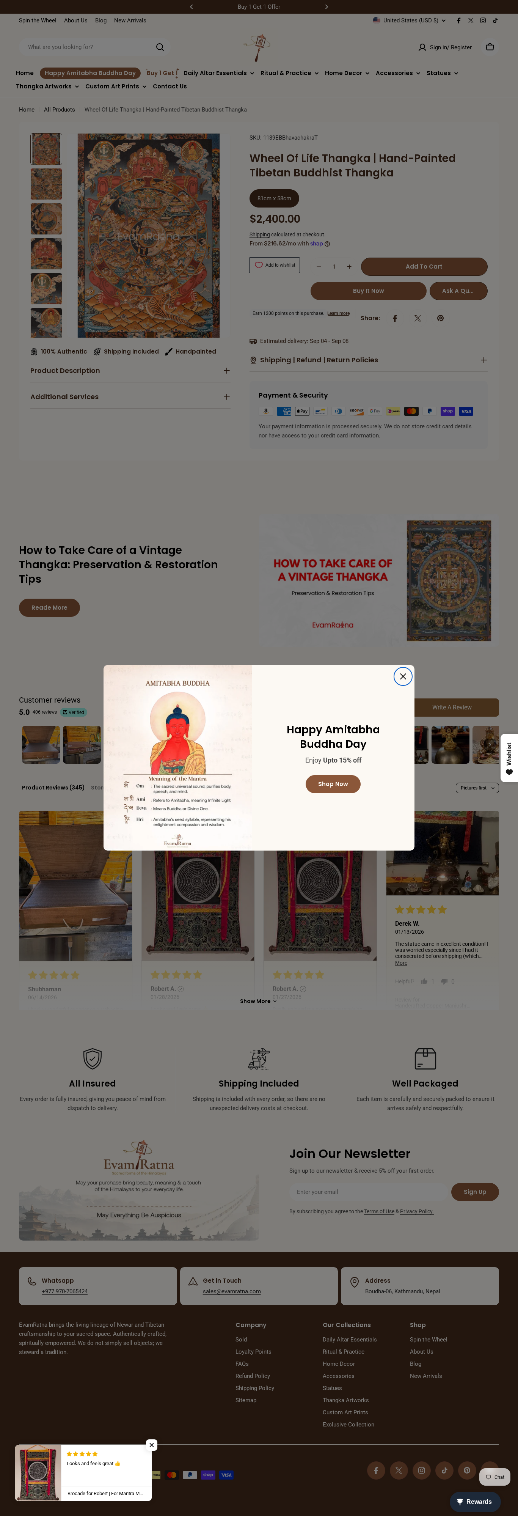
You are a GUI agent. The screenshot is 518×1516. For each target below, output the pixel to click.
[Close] (403, 676)
